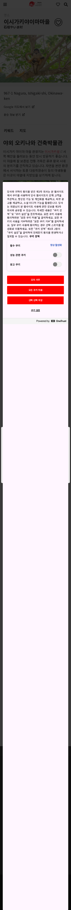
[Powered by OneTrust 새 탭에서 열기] (51, 321)
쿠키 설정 (35, 310)
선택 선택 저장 (36, 300)
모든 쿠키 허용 (36, 289)
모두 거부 (35, 279)
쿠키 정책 (34, 236)
